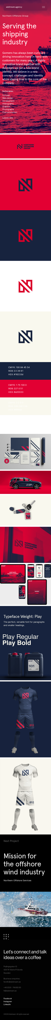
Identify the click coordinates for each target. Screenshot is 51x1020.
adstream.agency (14, 7)
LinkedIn (7, 1004)
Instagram (8, 1001)
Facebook (8, 998)
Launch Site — (9, 118)
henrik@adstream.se (12, 982)
